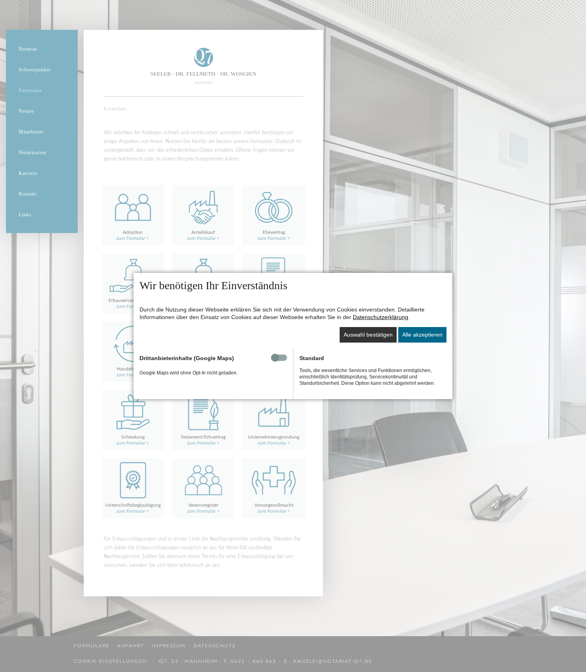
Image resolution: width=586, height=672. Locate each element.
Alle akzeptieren (422, 334)
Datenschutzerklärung (380, 317)
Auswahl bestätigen (368, 334)
